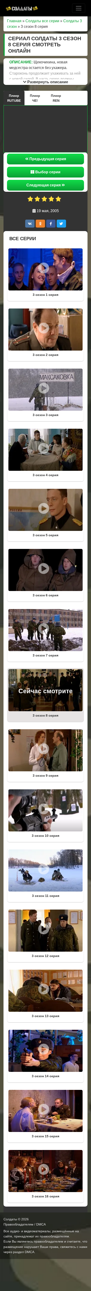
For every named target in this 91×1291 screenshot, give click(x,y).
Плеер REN (56, 98)
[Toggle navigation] (78, 8)
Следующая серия (44, 185)
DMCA (29, 1252)
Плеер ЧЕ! (35, 98)
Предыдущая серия (47, 159)
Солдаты (10, 1219)
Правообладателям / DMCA (25, 1224)
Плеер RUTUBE (14, 98)
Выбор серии (47, 172)
